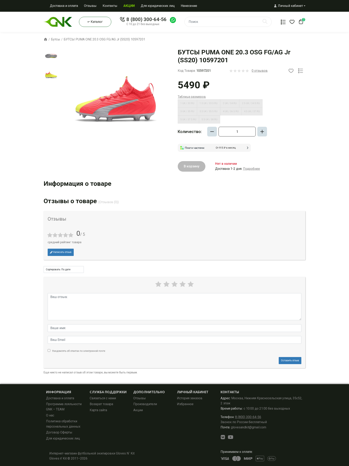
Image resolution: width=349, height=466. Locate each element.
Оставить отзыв (290, 360)
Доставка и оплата (64, 6)
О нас (50, 415)
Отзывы (90, 6)
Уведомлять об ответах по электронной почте (78, 351)
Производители (145, 404)
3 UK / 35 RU (187, 111)
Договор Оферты (59, 432)
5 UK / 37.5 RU (188, 119)
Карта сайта (98, 410)
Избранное (185, 404)
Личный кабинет (192, 392)
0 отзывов (260, 71)
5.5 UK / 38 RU (210, 119)
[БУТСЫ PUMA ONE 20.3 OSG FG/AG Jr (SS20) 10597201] (51, 55)
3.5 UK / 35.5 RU (209, 111)
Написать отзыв (62, 252)
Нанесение (189, 6)
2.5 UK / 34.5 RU (251, 103)
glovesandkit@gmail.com (243, 427)
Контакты (110, 6)
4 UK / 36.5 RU (231, 111)
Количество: (190, 131)
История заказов (189, 398)
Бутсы (55, 39)
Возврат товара (101, 404)
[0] (300, 22)
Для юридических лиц (158, 6)
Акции (138, 410)
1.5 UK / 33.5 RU (209, 103)
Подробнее (251, 169)
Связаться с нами (103, 398)
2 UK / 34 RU (230, 103)
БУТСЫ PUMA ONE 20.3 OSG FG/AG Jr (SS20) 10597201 (104, 39)
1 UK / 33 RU (187, 103)
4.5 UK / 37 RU (252, 111)
